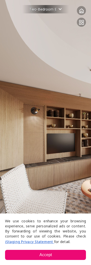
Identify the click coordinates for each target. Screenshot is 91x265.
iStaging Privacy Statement (29, 241)
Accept (45, 255)
